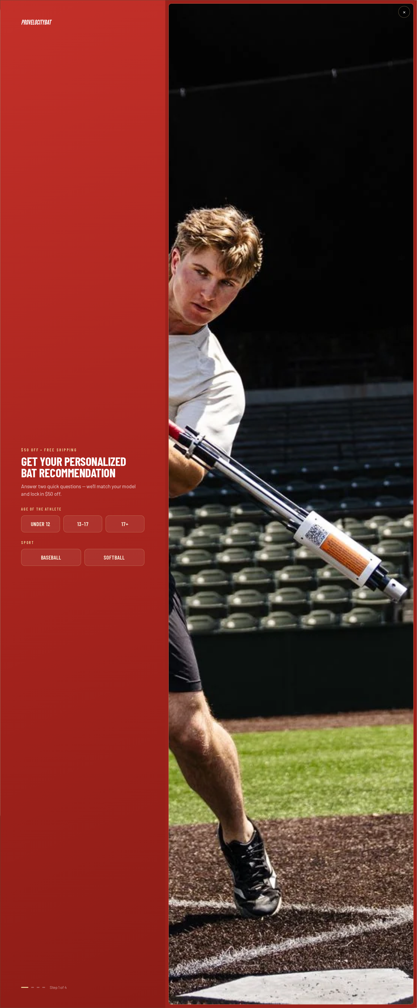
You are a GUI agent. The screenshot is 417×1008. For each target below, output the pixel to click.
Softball (114, 557)
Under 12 (41, 523)
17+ (125, 523)
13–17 (82, 523)
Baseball (51, 557)
